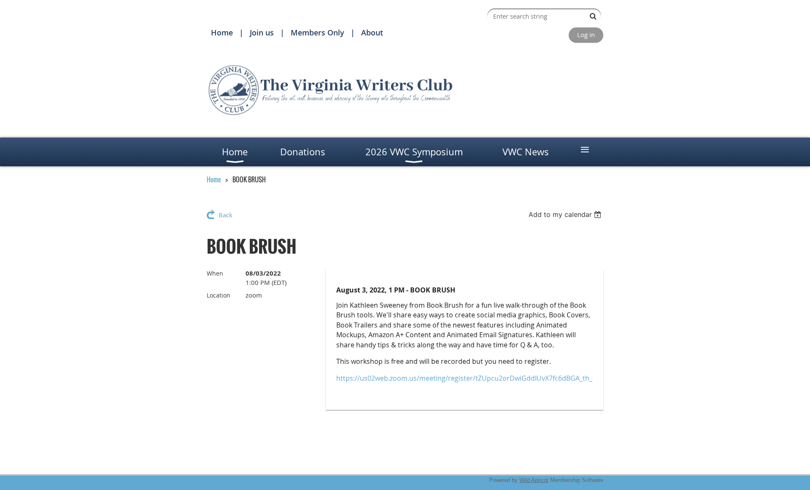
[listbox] (566, 214)
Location (218, 295)
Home (222, 32)
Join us (262, 32)
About (372, 32)
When (215, 273)
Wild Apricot (533, 480)
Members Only (317, 32)
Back (225, 215)
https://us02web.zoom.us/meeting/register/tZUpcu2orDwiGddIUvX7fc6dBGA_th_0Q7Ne (475, 378)
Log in (586, 34)
